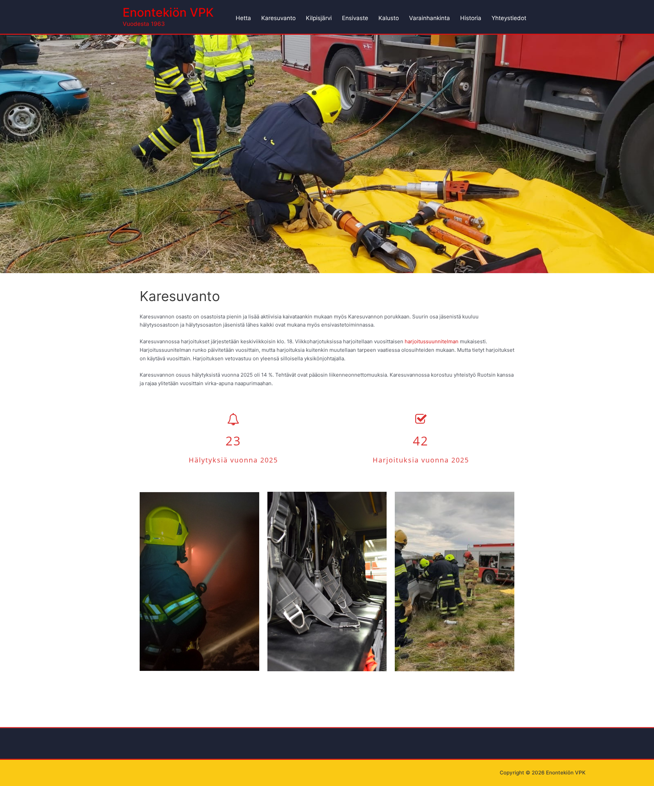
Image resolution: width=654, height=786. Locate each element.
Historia (470, 18)
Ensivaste (355, 18)
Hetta (243, 18)
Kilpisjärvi (319, 18)
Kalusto (388, 18)
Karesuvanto (278, 18)
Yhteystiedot (509, 18)
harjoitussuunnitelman (431, 341)
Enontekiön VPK (168, 12)
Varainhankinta (429, 18)
